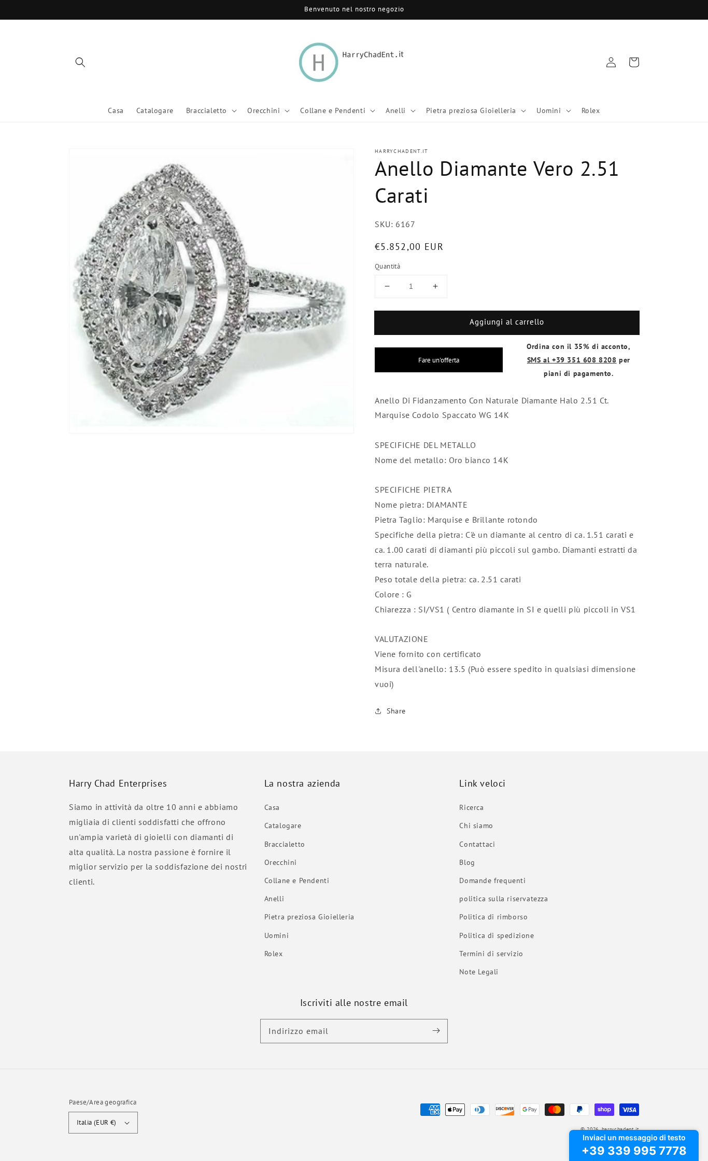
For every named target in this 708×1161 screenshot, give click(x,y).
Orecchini (280, 862)
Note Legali (479, 971)
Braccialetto (284, 844)
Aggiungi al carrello (507, 322)
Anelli (274, 898)
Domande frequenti (492, 880)
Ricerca (471, 807)
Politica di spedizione (496, 935)
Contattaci (477, 844)
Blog (467, 862)
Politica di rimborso (493, 916)
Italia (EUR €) (97, 1122)
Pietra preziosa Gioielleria (309, 916)
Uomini (276, 935)
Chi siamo (476, 825)
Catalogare (283, 825)
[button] (80, 62)
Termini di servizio (491, 953)
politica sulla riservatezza (503, 898)
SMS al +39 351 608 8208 (572, 360)
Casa (272, 807)
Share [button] (396, 711)
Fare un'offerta (438, 360)
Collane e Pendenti (297, 880)
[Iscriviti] (435, 1030)
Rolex (273, 953)
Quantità (387, 266)
